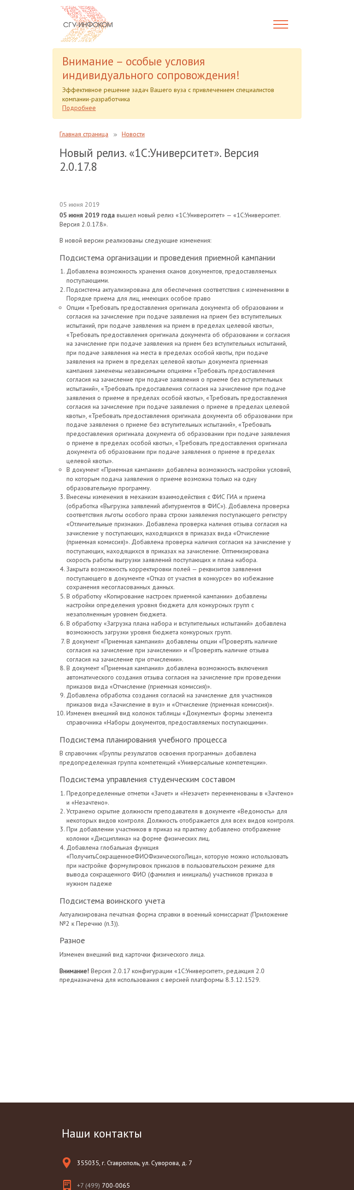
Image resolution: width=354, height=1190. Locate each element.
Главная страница (83, 134)
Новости (133, 134)
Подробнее (79, 108)
